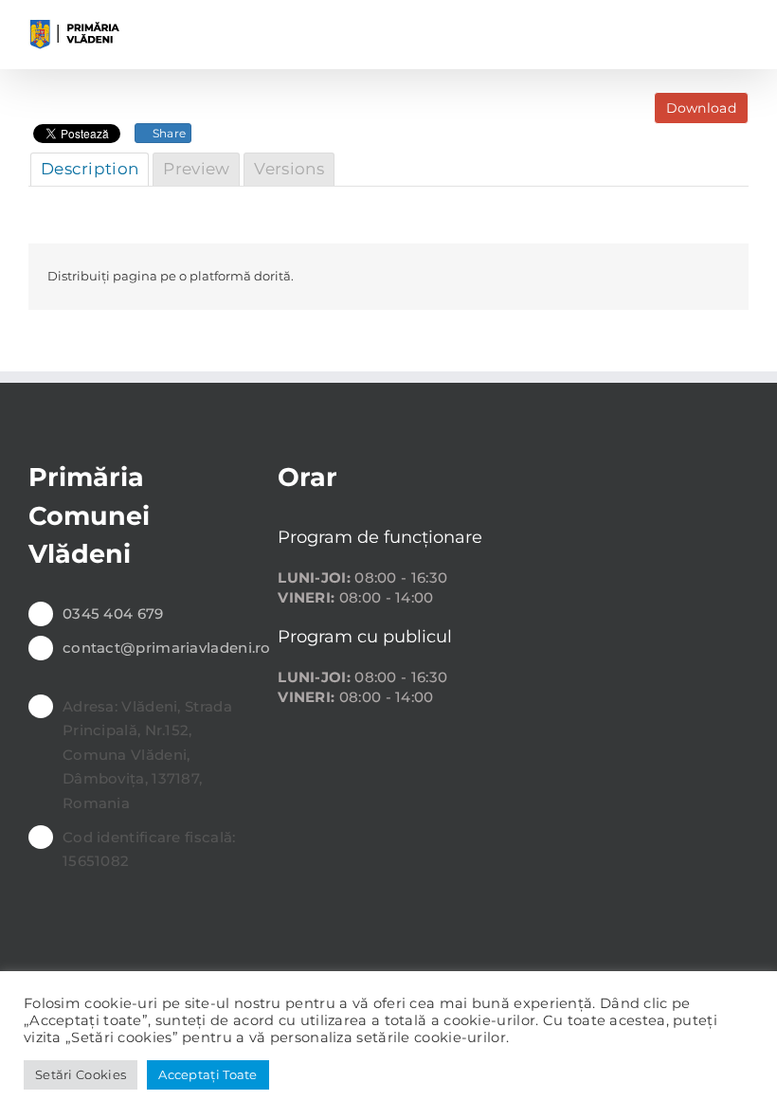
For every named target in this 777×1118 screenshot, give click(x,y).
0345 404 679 (113, 613)
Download (701, 108)
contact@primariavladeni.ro (156, 648)
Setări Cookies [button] (80, 1074)
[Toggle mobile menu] (741, 29)
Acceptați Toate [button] (208, 1074)
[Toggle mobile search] (706, 29)
